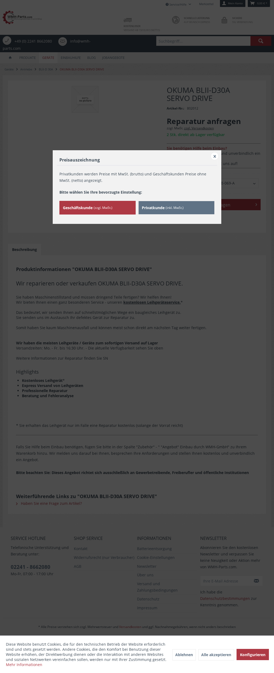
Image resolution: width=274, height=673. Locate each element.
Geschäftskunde (87, 207)
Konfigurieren (252, 654)
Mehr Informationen (24, 664)
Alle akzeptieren (216, 654)
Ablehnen (184, 654)
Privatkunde (163, 207)
